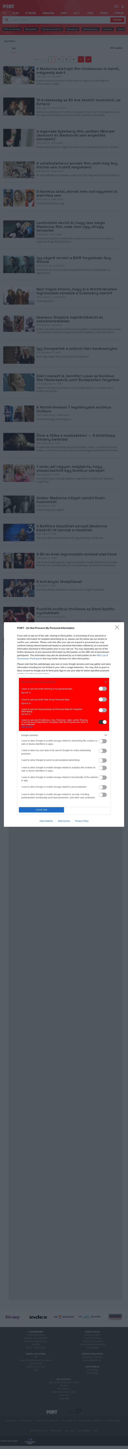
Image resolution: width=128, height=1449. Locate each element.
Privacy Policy (82, 821)
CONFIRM (41, 810)
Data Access (64, 821)
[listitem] (64, 681)
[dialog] (64, 724)
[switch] (103, 689)
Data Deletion (46, 821)
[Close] (118, 628)
